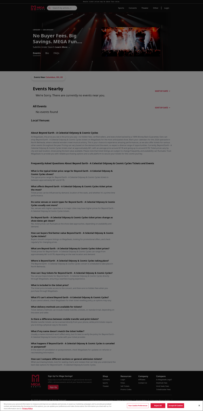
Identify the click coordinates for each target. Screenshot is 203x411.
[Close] (199, 405)
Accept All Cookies (176, 405)
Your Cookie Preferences (137, 405)
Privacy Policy (27, 408)
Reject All (158, 405)
